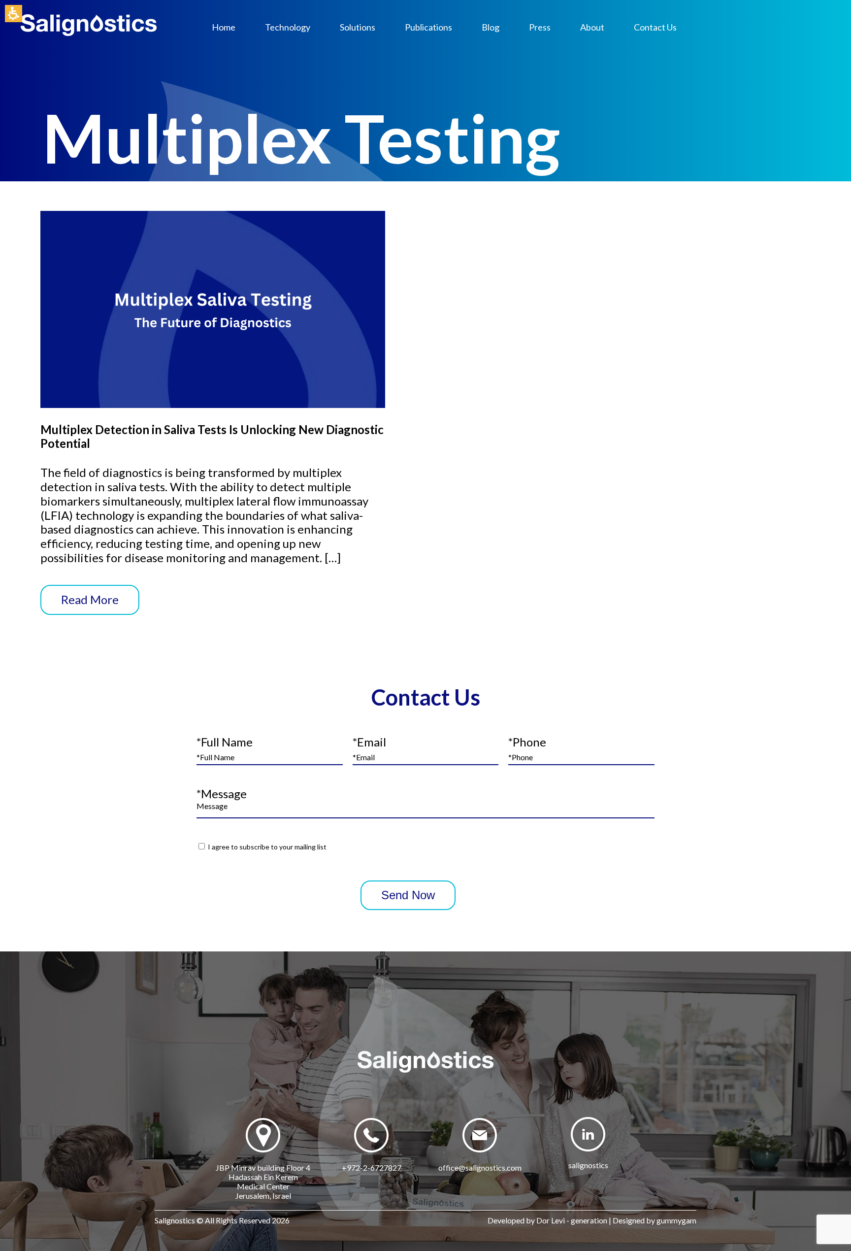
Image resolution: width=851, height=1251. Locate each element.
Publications (428, 27)
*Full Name (224, 742)
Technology (287, 27)
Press (540, 27)
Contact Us (655, 27)
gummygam (676, 1220)
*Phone (527, 742)
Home (223, 27)
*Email (369, 742)
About (592, 27)
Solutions (357, 27)
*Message (221, 793)
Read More (90, 599)
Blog (490, 27)
